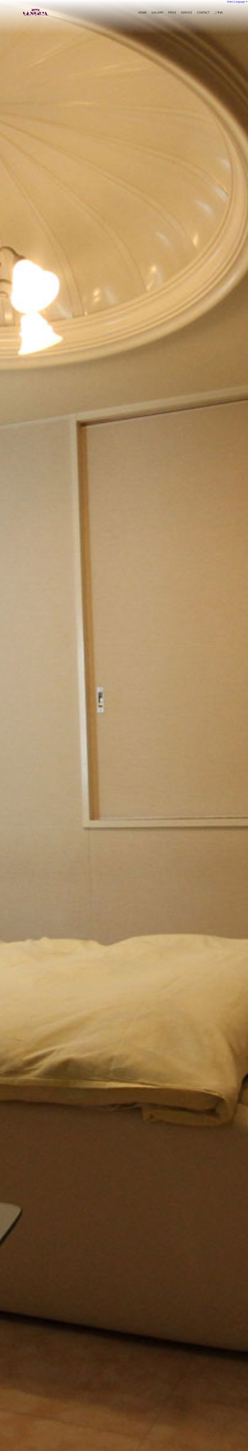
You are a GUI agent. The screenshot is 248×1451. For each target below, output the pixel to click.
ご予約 (218, 12)
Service (186, 12)
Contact (203, 12)
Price (172, 12)
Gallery (157, 12)
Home (142, 12)
